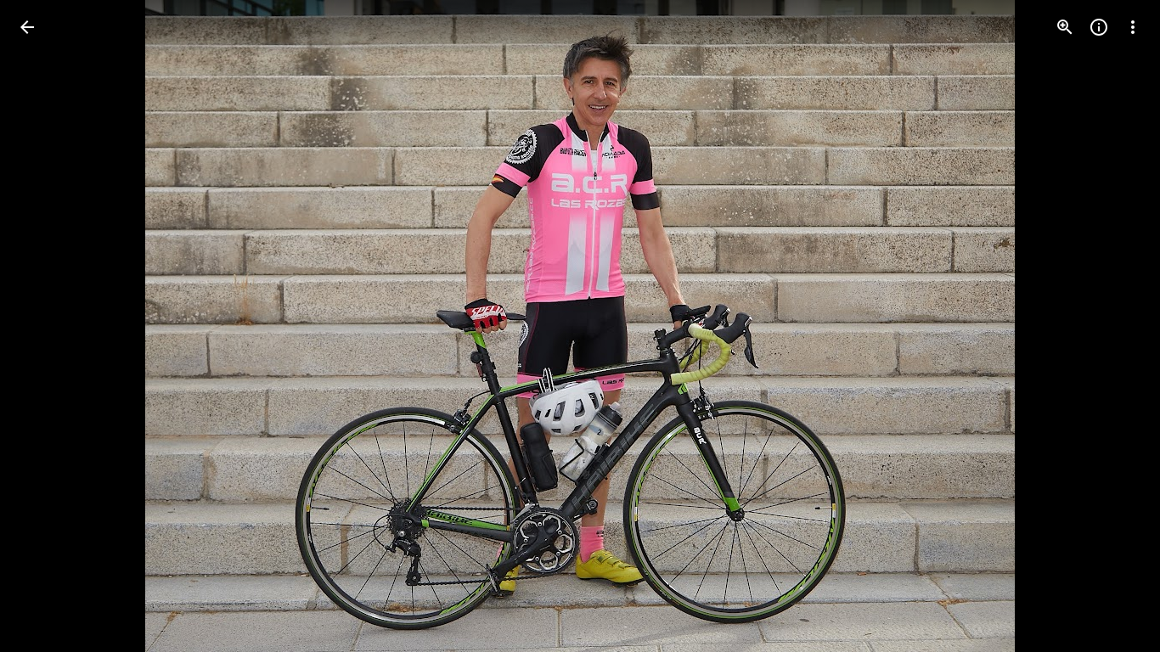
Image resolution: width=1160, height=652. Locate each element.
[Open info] (1099, 27)
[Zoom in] (1065, 27)
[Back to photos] (27, 27)
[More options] (1133, 27)
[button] (47, 326)
